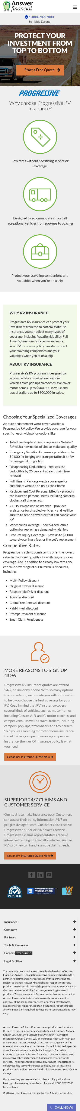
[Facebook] (31, 875)
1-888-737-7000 (41, 17)
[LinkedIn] (40, 875)
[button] (61, 1107)
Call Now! (64, 1107)
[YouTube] (49, 875)
